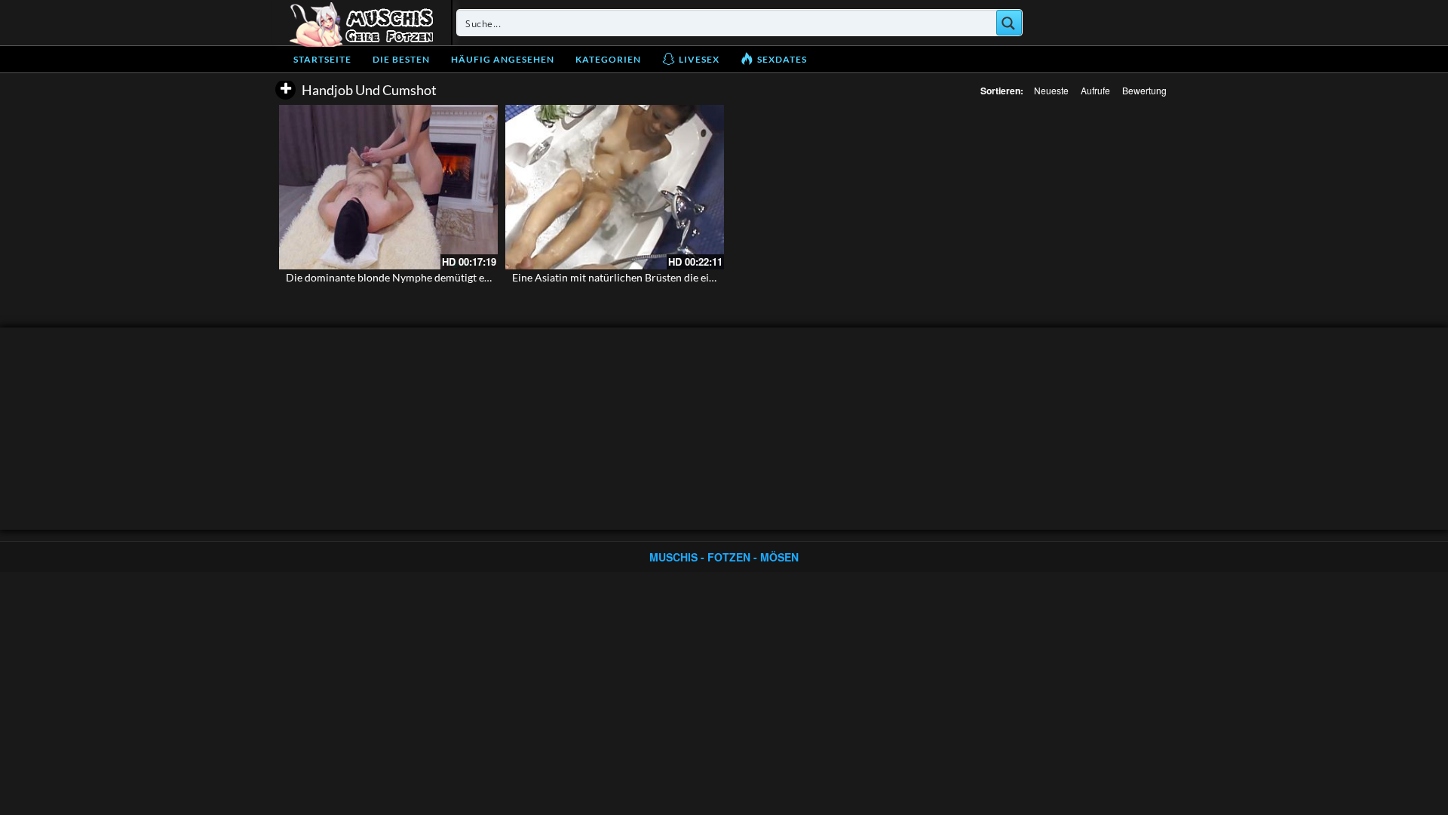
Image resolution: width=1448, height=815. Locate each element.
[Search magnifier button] (1009, 22)
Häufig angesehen (502, 59)
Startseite (322, 59)
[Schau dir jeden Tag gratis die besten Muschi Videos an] (361, 22)
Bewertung (1144, 90)
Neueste (1051, 90)
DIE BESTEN (401, 59)
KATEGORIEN (608, 59)
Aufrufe (1095, 90)
